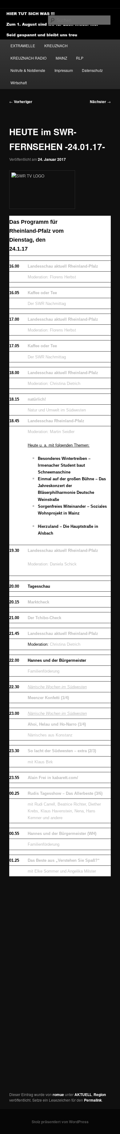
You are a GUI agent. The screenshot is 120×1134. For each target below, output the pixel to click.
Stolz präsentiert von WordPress (60, 1121)
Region (100, 1094)
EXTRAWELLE (22, 45)
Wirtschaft (18, 82)
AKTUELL (83, 1094)
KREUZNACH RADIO (28, 57)
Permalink (93, 1100)
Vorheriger (20, 101)
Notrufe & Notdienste (27, 70)
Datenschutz (92, 70)
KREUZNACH (56, 45)
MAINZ (61, 57)
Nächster (100, 101)
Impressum (63, 70)
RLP (79, 57)
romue (58, 1094)
